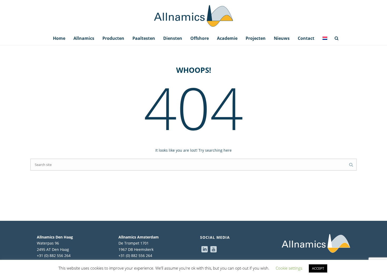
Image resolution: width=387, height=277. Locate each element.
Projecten (256, 38)
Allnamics (83, 38)
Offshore (199, 38)
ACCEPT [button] (318, 268)
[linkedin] (204, 249)
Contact (306, 38)
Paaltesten (143, 38)
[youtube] (213, 249)
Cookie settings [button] (289, 268)
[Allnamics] (193, 16)
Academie (227, 38)
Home (59, 38)
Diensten (172, 38)
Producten (113, 38)
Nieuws (282, 38)
